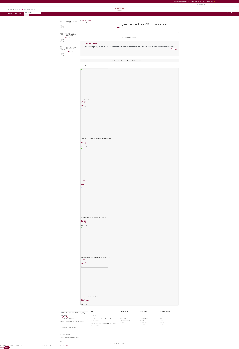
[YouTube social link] (11, 5)
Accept (6, 347)
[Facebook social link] (8, 5)
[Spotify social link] (13, 5)
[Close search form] (1, 1)
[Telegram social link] (16, 5)
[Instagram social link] (10, 5)
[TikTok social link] (14, 5)
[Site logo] (119, 9)
